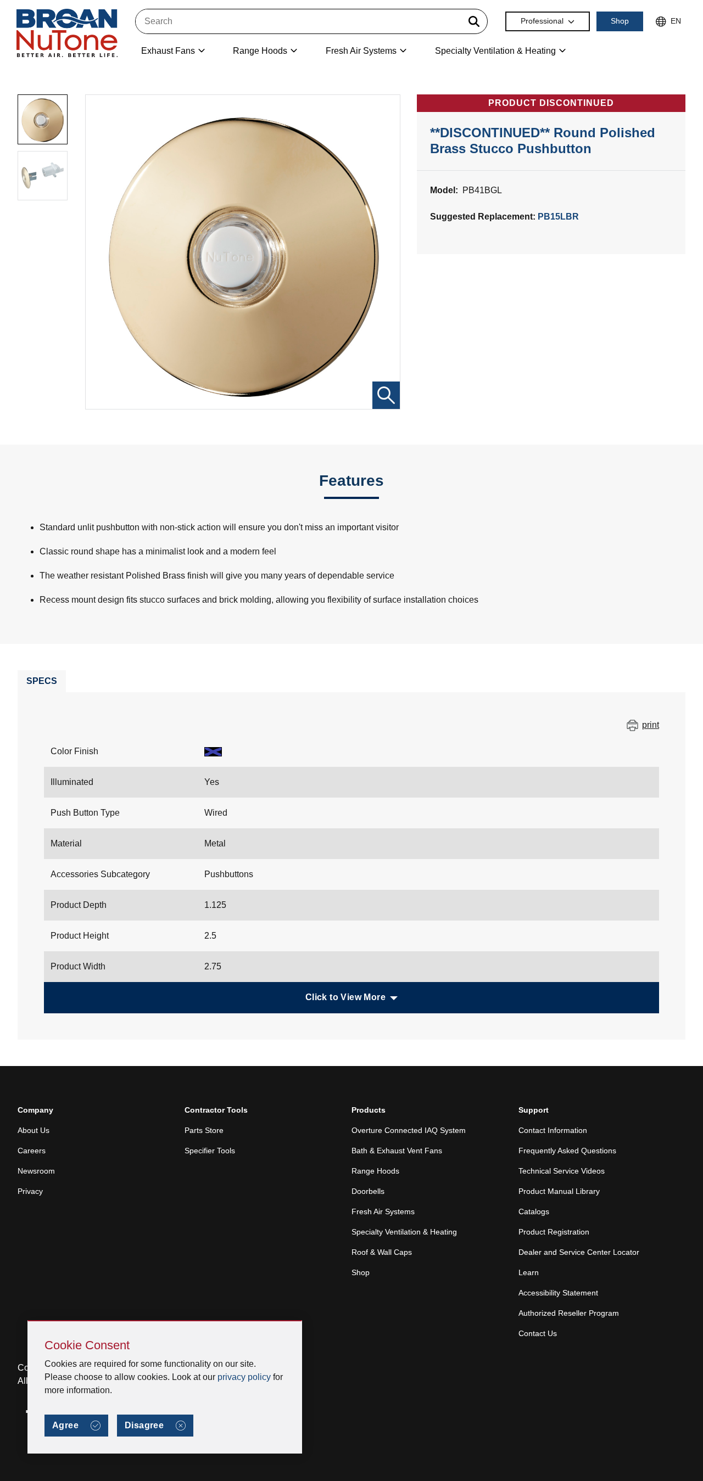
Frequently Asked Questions (567, 1150)
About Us (33, 1130)
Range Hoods (375, 1170)
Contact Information (552, 1130)
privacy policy (244, 1377)
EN (676, 20)
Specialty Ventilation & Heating (404, 1231)
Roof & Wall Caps (382, 1252)
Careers (32, 1150)
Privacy (30, 1191)
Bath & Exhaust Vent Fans (397, 1150)
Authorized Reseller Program (568, 1313)
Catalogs (533, 1211)
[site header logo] (67, 34)
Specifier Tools (210, 1150)
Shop (620, 20)
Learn (528, 1272)
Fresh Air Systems (383, 1211)
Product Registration (553, 1231)
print (650, 725)
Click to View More (345, 997)
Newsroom (36, 1170)
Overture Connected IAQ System (409, 1130)
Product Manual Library (559, 1191)
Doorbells (368, 1191)
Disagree (144, 1425)
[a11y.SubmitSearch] (474, 21)
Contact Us (537, 1333)
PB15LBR (558, 216)
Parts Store (204, 1130)
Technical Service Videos (561, 1170)
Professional (542, 20)
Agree (65, 1425)
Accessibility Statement (558, 1292)
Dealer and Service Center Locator (578, 1252)
